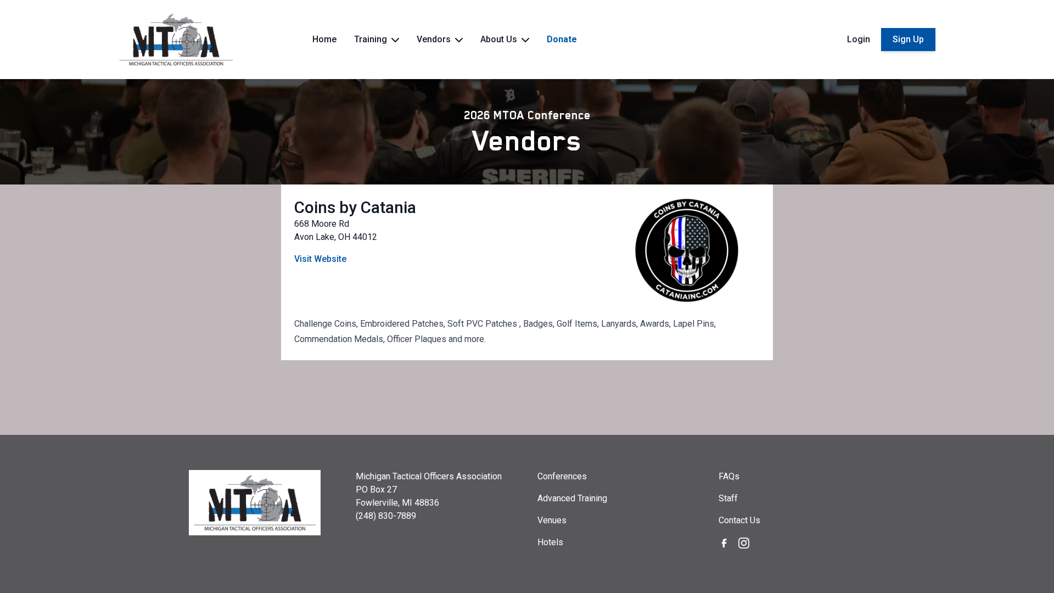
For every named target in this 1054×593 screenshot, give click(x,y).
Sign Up (908, 39)
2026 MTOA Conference (527, 115)
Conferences (562, 476)
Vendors (527, 140)
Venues (552, 520)
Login (858, 39)
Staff (728, 498)
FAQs (729, 476)
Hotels (550, 542)
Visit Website (320, 259)
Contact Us (739, 520)
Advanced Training (572, 498)
